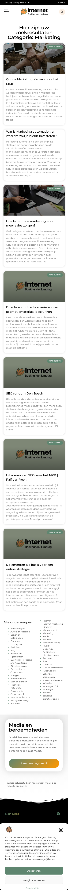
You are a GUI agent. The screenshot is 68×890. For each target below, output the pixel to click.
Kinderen (47, 627)
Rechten (47, 658)
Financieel (15, 684)
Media (46, 636)
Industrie (15, 703)
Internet (47, 620)
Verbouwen (49, 677)
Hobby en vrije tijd (19, 700)
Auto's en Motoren (20, 631)
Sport (45, 661)
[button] (61, 830)
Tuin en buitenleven (53, 667)
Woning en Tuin (51, 686)
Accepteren (34, 870)
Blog (12, 650)
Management (50, 630)
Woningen (48, 689)
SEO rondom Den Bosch (24, 393)
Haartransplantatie (20, 697)
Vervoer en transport (53, 680)
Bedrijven (15, 647)
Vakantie (47, 674)
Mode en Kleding (51, 642)
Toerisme (47, 664)
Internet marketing (53, 624)
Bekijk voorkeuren (34, 880)
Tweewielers (49, 670)
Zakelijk (47, 692)
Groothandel (17, 694)
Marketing (48, 633)
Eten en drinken (18, 681)
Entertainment (18, 678)
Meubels (47, 639)
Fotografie (15, 688)
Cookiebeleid (32, 888)
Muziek (46, 645)
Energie (14, 675)
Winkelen (47, 683)
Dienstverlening (18, 666)
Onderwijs (48, 649)
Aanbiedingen (17, 628)
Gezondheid (16, 691)
